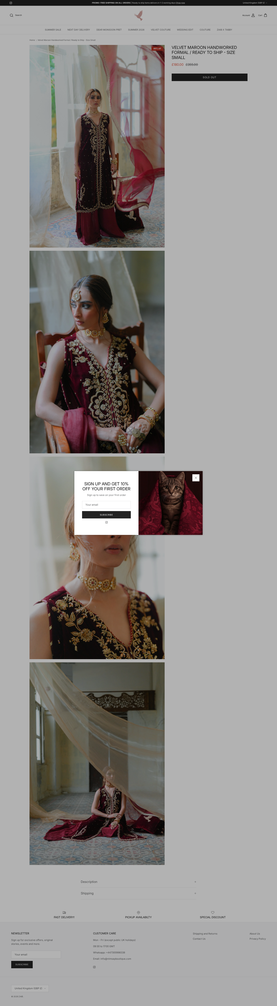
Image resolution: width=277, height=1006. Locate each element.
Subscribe (106, 514)
